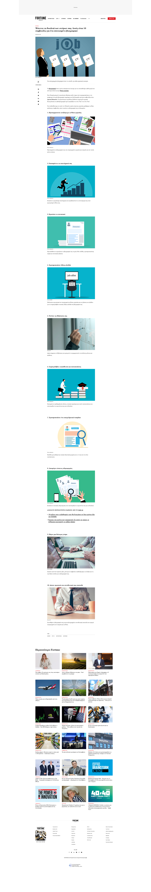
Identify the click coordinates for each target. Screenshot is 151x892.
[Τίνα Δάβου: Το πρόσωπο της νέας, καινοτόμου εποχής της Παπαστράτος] (47, 661)
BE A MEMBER (76, 18)
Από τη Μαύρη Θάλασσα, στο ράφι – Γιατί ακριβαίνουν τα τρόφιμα (73, 673)
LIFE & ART (64, 803)
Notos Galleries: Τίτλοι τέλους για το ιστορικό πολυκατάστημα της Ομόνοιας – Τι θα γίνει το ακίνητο (100, 700)
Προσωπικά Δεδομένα (109, 842)
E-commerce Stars (90, 835)
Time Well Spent (89, 837)
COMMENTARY (64, 750)
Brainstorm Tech (89, 833)
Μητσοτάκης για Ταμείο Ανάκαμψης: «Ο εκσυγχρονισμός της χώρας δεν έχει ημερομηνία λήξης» (98, 674)
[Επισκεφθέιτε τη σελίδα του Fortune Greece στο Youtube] (76, 852)
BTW (86, 857)
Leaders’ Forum (55, 831)
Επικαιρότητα (73, 826)
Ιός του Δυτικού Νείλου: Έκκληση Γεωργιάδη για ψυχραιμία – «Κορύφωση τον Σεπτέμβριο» (73, 779)
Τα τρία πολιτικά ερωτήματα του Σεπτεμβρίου (73, 752)
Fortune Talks (55, 833)
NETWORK (69, 18)
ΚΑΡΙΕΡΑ (37, 25)
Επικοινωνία (108, 833)
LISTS (57, 18)
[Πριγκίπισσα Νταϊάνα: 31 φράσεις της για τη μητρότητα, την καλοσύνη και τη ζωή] (74, 794)
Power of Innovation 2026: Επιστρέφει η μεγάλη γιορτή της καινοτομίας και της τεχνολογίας (45, 806)
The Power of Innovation (91, 831)
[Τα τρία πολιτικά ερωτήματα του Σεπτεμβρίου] (74, 741)
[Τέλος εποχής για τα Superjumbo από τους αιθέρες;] (47, 688)
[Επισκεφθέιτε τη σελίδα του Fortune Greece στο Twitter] (71, 852)
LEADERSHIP (37, 670)
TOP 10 (80, 510)
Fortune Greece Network (56, 835)
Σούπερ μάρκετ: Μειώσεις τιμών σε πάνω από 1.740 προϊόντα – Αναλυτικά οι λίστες (47, 752)
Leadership (73, 842)
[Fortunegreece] (40, 20)
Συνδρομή (107, 837)
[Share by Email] (38, 101)
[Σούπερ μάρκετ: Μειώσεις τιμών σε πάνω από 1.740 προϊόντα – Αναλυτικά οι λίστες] (47, 741)
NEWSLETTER (111, 18)
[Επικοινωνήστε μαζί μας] (81, 852)
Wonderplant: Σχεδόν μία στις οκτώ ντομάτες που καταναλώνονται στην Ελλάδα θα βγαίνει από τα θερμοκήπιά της (73, 700)
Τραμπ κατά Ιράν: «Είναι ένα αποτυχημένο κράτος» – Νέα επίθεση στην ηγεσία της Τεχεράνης (72, 727)
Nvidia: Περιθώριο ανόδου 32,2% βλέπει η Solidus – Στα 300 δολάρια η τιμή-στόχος (46, 726)
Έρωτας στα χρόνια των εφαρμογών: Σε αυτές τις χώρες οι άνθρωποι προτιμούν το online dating (68, 521)
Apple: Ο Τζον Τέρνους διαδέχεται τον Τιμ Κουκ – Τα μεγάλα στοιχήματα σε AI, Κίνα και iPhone (47, 780)
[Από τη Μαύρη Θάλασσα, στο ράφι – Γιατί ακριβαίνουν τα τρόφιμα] (74, 661)
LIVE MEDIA (63, 18)
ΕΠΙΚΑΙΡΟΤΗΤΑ (65, 670)
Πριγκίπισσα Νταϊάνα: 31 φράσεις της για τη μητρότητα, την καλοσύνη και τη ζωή (73, 805)
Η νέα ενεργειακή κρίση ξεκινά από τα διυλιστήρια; (98, 726)
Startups (72, 837)
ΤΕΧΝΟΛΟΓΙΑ (37, 803)
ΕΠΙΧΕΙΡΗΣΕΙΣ (91, 697)
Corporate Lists (55, 826)
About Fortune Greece (109, 826)
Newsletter (107, 835)
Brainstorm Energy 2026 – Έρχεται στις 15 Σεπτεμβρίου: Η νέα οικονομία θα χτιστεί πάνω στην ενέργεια (100, 780)
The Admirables (83, 18)
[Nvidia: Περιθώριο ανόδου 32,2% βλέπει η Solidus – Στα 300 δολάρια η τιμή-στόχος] (47, 714)
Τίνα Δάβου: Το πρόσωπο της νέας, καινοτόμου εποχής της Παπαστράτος (47, 673)
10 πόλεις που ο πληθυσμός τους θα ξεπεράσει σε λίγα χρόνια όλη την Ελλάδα (71, 515)
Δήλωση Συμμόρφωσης (109, 831)
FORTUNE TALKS (51, 18)
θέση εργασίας (64, 91)
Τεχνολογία (73, 833)
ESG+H (88, 826)
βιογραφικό (52, 88)
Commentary (73, 844)
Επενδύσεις (73, 835)
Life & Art (72, 831)
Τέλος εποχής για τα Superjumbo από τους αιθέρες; (46, 699)
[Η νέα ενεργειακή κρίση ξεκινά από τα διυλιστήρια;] (100, 714)
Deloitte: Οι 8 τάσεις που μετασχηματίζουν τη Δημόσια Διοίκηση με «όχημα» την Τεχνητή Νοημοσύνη (99, 753)
